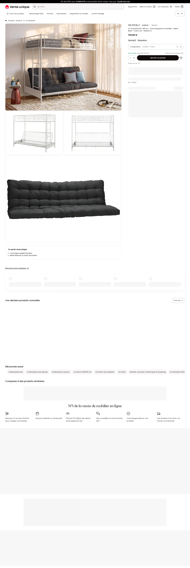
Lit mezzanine (30, 21)
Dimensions (142, 40)
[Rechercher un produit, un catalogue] (34, 6)
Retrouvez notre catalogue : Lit (17, 268)
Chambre (11, 21)
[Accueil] (6, 20)
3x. (137, 63)
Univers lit (19, 21)
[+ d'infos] (139, 63)
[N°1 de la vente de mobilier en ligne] (17, 7)
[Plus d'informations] (182, 53)
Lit (24, 21)
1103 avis (154, 25)
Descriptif (132, 40)
